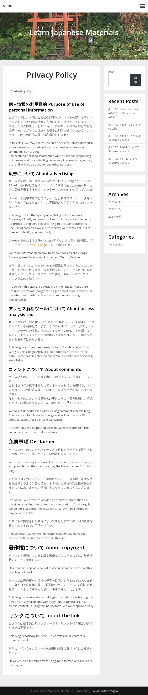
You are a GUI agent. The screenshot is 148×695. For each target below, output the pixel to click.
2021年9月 (114, 216)
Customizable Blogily (104, 691)
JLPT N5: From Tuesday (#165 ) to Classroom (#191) (123, 113)
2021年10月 (115, 209)
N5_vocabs (115, 244)
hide (27, 91)
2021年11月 (115, 202)
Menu (7, 6)
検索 (111, 72)
